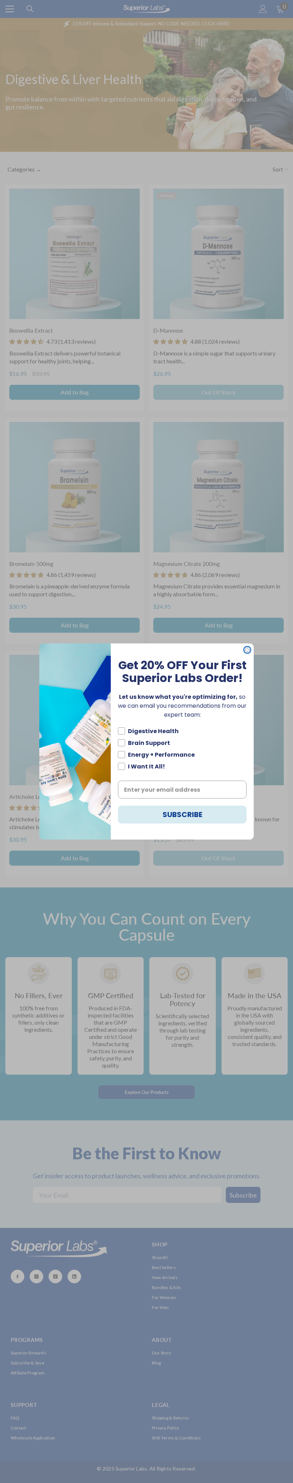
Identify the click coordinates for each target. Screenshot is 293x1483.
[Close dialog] (247, 649)
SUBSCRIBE (182, 815)
